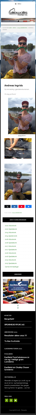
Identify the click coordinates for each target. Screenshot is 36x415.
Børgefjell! (9, 319)
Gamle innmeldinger (12, 267)
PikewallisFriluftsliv (18, 12)
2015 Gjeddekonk (17, 212)
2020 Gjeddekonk (11, 229)
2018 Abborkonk (10, 239)
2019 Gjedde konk (11, 236)
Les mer (27, 388)
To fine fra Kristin (12, 341)
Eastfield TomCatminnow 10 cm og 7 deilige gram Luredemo (16, 359)
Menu (19, 4)
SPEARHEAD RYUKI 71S (14, 324)
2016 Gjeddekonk (11, 256)
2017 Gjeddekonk (11, 250)
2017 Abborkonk (10, 246)
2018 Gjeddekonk (11, 243)
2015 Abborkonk (10, 260)
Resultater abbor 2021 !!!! (15, 335)
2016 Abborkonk (10, 253)
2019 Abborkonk (10, 232)
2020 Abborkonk (10, 226)
